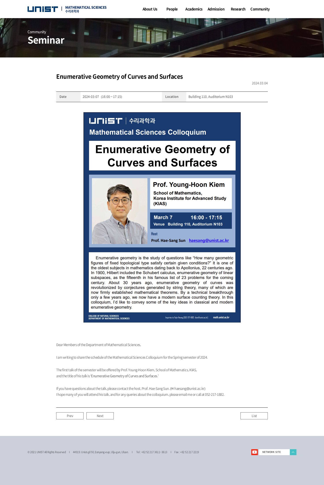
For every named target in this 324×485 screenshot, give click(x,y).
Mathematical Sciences (86, 8)
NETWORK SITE (271, 452)
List (254, 415)
